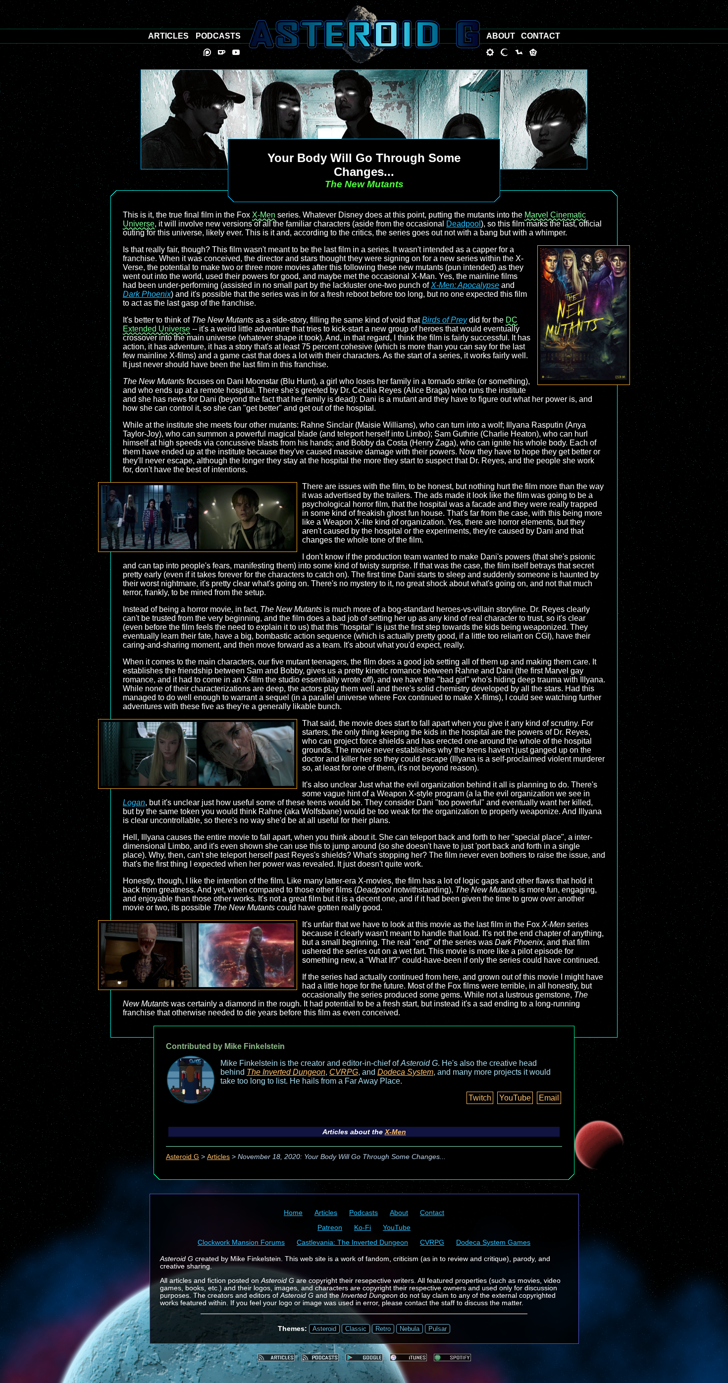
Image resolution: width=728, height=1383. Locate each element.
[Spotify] (452, 1357)
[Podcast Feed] (320, 1357)
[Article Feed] (276, 1357)
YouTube (515, 1098)
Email (549, 1098)
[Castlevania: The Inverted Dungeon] (504, 52)
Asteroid (324, 1328)
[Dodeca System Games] (533, 52)
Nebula (409, 1328)
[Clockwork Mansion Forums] (490, 52)
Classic (355, 1328)
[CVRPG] (518, 52)
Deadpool (463, 224)
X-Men (263, 215)
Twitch (479, 1098)
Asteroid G (182, 1157)
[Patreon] (207, 52)
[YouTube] (236, 52)
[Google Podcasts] (364, 1357)
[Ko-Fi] (221, 52)
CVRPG (343, 1072)
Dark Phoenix (147, 294)
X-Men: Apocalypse (465, 285)
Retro (383, 1328)
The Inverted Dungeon (286, 1072)
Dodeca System (405, 1072)
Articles (218, 1157)
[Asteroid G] (364, 34)
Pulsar (437, 1328)
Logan (134, 802)
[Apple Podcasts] (408, 1357)
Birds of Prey (444, 320)
